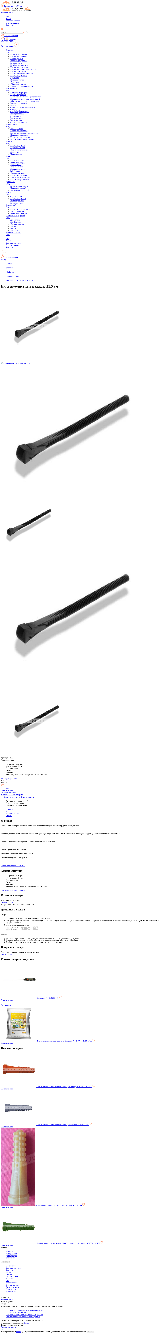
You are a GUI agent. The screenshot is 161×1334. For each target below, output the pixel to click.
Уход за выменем (17, 167)
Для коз (9, 141)
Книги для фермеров (18, 93)
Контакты (10, 25)
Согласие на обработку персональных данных (24, 1315)
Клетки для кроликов (18, 131)
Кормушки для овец (18, 199)
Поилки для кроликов (19, 135)
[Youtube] (5, 1304)
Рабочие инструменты (19, 103)
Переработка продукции (15, 216)
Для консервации (17, 224)
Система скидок (12, 23)
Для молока (15, 220)
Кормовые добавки (18, 95)
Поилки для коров (17, 163)
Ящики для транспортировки (22, 86)
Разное (13, 105)
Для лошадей (11, 205)
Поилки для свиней (18, 188)
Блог (7, 17)
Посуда (13, 228)
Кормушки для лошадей (20, 209)
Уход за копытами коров (20, 177)
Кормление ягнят (17, 203)
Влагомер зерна (16, 118)
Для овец (9, 192)
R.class (26, 1323)
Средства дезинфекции (19, 112)
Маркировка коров (17, 169)
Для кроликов (11, 124)
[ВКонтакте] (2, 1304)
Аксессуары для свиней (19, 190)
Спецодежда (15, 110)
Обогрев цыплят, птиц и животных (24, 101)
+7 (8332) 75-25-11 (8, 13)
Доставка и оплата (13, 21)
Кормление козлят (17, 148)
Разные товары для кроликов (22, 139)
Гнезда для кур (16, 63)
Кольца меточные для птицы (21, 73)
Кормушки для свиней (19, 186)
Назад (8, 52)
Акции (8, 19)
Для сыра (14, 230)
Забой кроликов (16, 129)
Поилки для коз (16, 154)
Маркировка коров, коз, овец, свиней (25, 99)
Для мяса (14, 226)
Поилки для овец (17, 201)
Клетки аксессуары (18, 71)
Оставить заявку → (9, 1327)
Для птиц (9, 50)
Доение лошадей (17, 211)
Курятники (14, 78)
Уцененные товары (13, 233)
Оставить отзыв (7, 902)
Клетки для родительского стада (23, 69)
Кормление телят (17, 160)
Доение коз (14, 152)
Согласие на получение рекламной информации (25, 1310)
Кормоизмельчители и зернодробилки (25, 97)
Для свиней (10, 182)
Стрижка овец (16, 197)
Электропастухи (17, 114)
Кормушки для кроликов (20, 137)
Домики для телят (17, 173)
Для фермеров (11, 88)
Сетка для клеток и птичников (22, 107)
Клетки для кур (16, 59)
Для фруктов (15, 222)
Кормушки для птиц (18, 76)
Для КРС (9, 156)
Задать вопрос (6, 954)
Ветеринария (15, 116)
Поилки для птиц (17, 80)
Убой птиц (14, 82)
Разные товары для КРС (20, 180)
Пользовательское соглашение (18, 1312)
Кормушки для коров (18, 175)
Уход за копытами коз (19, 150)
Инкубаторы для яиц (18, 61)
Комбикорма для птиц (19, 65)
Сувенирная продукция (19, 122)
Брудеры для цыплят (18, 54)
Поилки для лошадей (18, 213)
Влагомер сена (16, 120)
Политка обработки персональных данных (23, 1317)
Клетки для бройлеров (19, 57)
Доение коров (15, 165)
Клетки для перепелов (19, 67)
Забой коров (15, 171)
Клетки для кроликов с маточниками (25, 133)
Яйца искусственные (18, 84)
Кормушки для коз (17, 146)
